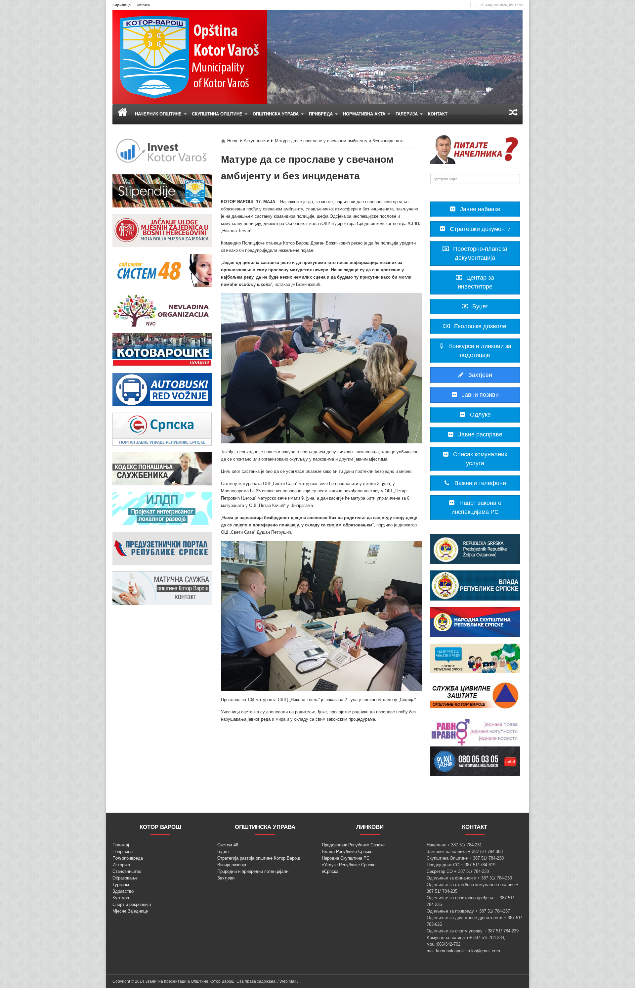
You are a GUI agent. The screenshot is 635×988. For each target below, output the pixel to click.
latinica (143, 5)
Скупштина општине (218, 114)
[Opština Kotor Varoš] (189, 56)
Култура (120, 897)
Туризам (120, 884)
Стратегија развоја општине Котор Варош (258, 858)
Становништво (126, 871)
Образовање (125, 878)
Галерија (407, 114)
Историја (121, 864)
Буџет (223, 851)
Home (232, 140)
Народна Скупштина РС (345, 858)
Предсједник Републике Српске (353, 844)
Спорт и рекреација (131, 904)
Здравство (123, 891)
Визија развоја (231, 864)
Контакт (437, 114)
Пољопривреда (127, 858)
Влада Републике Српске (347, 851)
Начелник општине (159, 114)
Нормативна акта (365, 114)
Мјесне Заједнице (130, 911)
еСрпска (330, 871)
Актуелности (256, 140)
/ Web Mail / (287, 981)
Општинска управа (276, 114)
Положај (120, 844)
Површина (122, 851)
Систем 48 (227, 844)
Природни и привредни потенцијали (252, 871)
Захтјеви (225, 878)
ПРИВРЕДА (321, 114)
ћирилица (121, 5)
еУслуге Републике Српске (348, 864)
